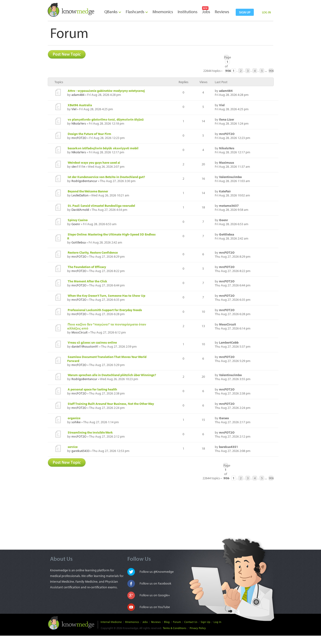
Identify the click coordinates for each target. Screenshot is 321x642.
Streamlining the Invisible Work (90, 432)
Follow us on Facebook (155, 583)
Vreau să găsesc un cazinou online (92, 342)
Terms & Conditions (174, 628)
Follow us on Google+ (155, 595)
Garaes (224, 418)
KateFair (225, 191)
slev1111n (78, 166)
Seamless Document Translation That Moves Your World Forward (106, 359)
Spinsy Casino (78, 220)
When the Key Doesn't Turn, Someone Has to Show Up (106, 295)
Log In (217, 622)
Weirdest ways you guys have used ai (94, 162)
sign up (245, 12)
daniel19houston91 (84, 346)
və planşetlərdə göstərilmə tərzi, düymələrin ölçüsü (106, 119)
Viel (73, 109)
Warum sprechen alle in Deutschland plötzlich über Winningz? (112, 375)
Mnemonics (163, 11)
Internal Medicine (111, 622)
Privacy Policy (198, 628)
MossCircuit (79, 332)
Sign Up (205, 622)
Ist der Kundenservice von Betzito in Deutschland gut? (106, 177)
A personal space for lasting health (92, 389)
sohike (76, 422)
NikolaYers (78, 123)
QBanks (111, 11)
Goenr (75, 224)
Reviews (222, 11)
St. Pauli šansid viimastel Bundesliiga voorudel (101, 205)
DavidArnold (80, 209)
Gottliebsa (78, 242)
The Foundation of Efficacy (87, 267)
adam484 (77, 95)
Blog (167, 622)
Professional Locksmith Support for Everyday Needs (105, 310)
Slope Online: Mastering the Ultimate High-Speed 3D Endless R (111, 236)
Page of (226, 57)
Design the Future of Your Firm (89, 134)
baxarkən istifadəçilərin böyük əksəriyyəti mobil (103, 148)
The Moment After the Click (87, 281)
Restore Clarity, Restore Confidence (93, 252)
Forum (177, 622)
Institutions (187, 11)
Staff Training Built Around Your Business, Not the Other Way (111, 404)
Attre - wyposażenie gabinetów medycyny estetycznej (106, 91)
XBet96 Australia (80, 105)
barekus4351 (228, 447)
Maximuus (226, 162)
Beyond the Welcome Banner (88, 191)
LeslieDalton (80, 195)
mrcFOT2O (78, 138)
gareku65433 (80, 451)
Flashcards (135, 11)
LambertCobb (229, 342)
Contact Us (190, 622)
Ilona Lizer (226, 119)
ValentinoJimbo (230, 177)
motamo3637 (229, 205)
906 (271, 71)
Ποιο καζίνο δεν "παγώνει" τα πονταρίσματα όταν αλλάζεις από (106, 326)
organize (74, 418)
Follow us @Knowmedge (157, 571)
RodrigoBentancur (84, 181)
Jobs (206, 11)
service (73, 447)
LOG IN (266, 12)
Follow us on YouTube (155, 607)
